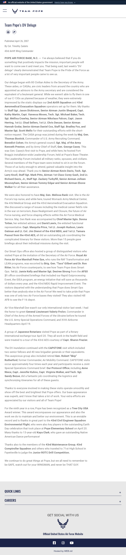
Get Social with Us (63, 515)
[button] (65, 2)
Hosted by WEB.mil (63, 551)
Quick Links (13, 491)
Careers (10, 500)
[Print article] (8, 32)
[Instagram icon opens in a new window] (63, 543)
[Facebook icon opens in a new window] (54, 543)
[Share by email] (14, 32)
